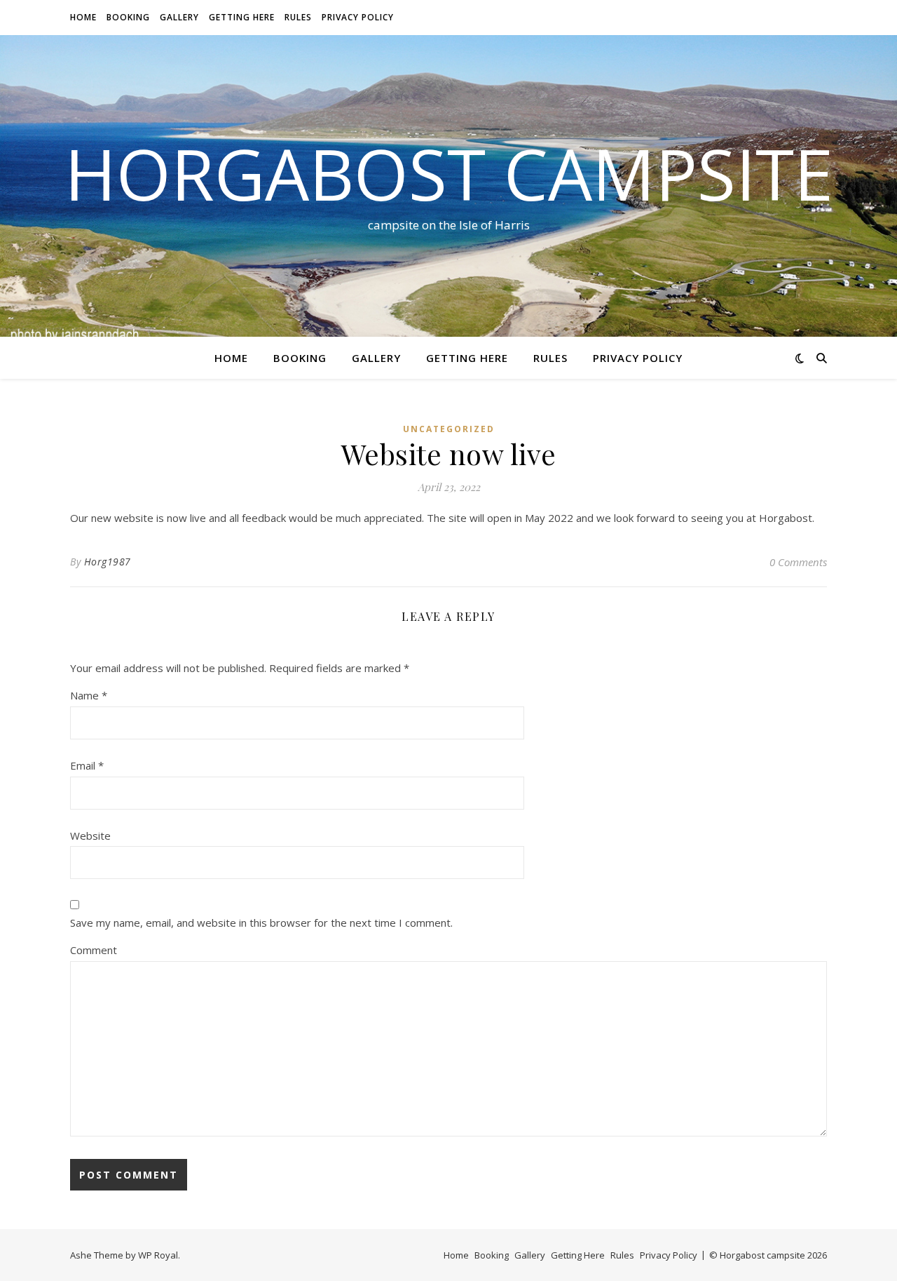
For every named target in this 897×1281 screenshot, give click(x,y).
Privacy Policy (358, 17)
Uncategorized (449, 429)
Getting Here (242, 17)
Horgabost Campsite (448, 173)
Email (87, 765)
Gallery (179, 17)
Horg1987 (107, 561)
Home (83, 17)
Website (90, 836)
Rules (298, 17)
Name (88, 695)
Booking (128, 17)
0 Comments (798, 562)
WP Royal (158, 1255)
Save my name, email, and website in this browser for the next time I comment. (261, 923)
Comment (93, 950)
